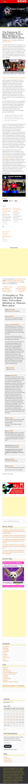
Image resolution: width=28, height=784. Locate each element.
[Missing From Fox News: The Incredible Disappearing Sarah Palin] (7, 228)
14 (19, 716)
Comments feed (8, 760)
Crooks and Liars (7, 678)
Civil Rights (6, 651)
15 (22, 716)
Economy (5, 654)
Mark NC (10, 40)
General (17, 279)
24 (8, 722)
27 (17, 722)
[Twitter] (21, 1)
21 (19, 719)
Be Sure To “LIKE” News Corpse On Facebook (14, 77)
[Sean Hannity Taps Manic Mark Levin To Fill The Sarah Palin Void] (7, 216)
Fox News (8, 280)
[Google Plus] (23, 1)
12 (14, 716)
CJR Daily (5, 675)
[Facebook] (19, 1)
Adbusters (5, 667)
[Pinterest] (25, 1)
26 (14, 722)
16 (5, 719)
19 (14, 719)
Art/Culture (6, 646)
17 (8, 719)
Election (5, 656)
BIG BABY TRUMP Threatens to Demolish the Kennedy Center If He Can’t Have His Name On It (14, 546)
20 (17, 719)
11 (11, 716)
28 (19, 722)
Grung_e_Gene (9, 324)
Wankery (21, 279)
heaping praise (5, 157)
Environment (6, 657)
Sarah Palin (14, 280)
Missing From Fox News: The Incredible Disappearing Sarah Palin (7, 235)
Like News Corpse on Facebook (13, 686)
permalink (19, 282)
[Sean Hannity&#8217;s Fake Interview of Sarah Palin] (18, 215)
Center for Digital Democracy (10, 672)
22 (22, 719)
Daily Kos (5, 680)
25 (11, 722)
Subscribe (7, 746)
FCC (4, 659)
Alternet (5, 669)
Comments (8, 41)
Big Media (5, 648)
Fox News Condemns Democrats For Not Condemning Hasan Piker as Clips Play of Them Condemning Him (13, 531)
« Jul (5, 729)
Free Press (5, 660)
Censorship (6, 649)
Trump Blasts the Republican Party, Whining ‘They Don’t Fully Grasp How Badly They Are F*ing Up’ (13, 541)
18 (11, 719)
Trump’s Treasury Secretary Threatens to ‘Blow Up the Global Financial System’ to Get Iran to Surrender (13, 552)
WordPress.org (8, 761)
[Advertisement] (14, 262)
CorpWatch (6, 677)
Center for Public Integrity (9, 674)
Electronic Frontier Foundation (10, 681)
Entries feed (7, 758)
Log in (5, 757)
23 (5, 722)
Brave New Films (7, 670)
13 (17, 716)
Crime (4, 653)
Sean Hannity (20, 280)
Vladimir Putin (5, 282)
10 (4, 41)
